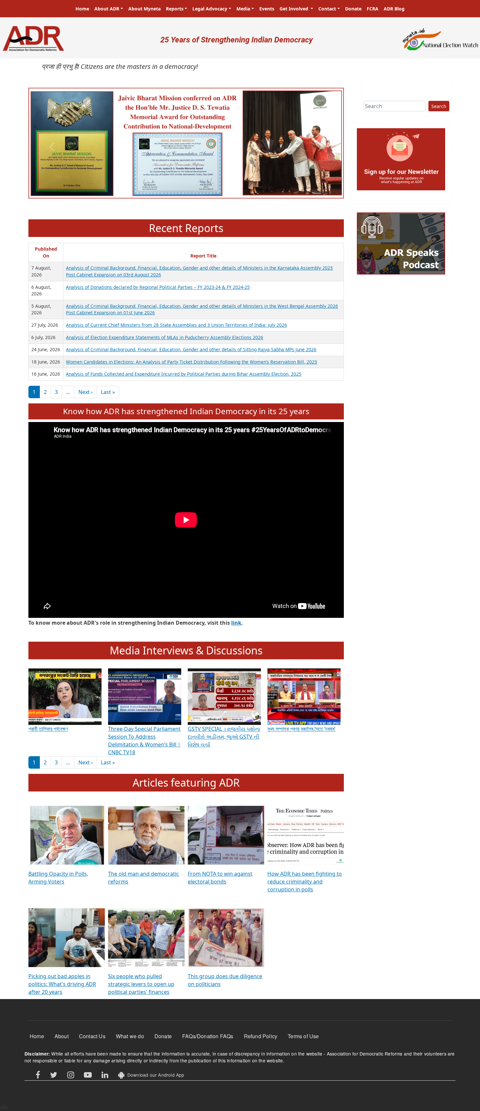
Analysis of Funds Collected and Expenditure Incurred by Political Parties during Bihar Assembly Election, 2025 (183, 374)
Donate (353, 9)
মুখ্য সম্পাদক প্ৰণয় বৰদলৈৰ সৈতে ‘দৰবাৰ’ (301, 728)
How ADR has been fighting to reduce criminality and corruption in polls (304, 881)
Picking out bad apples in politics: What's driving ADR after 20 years (62, 984)
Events (266, 9)
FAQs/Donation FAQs (207, 1036)
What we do (130, 1036)
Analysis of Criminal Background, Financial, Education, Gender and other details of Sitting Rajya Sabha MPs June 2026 (191, 349)
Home (82, 9)
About (62, 1036)
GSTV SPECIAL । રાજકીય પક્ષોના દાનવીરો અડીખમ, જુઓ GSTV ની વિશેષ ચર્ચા (224, 736)
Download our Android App (154, 1075)
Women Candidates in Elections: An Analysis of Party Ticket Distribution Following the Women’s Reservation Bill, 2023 (191, 362)
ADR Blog (394, 9)
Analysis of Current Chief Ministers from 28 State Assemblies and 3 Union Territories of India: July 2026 (176, 325)
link (236, 622)
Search (438, 106)
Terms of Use (303, 1036)
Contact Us (92, 1036)
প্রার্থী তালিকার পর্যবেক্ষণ (48, 728)
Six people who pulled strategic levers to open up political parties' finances (141, 984)
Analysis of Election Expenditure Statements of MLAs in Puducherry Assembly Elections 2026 (164, 337)
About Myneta (144, 9)
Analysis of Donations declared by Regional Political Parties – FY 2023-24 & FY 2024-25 (158, 287)
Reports (175, 9)
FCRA (372, 9)
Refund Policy (261, 1036)
